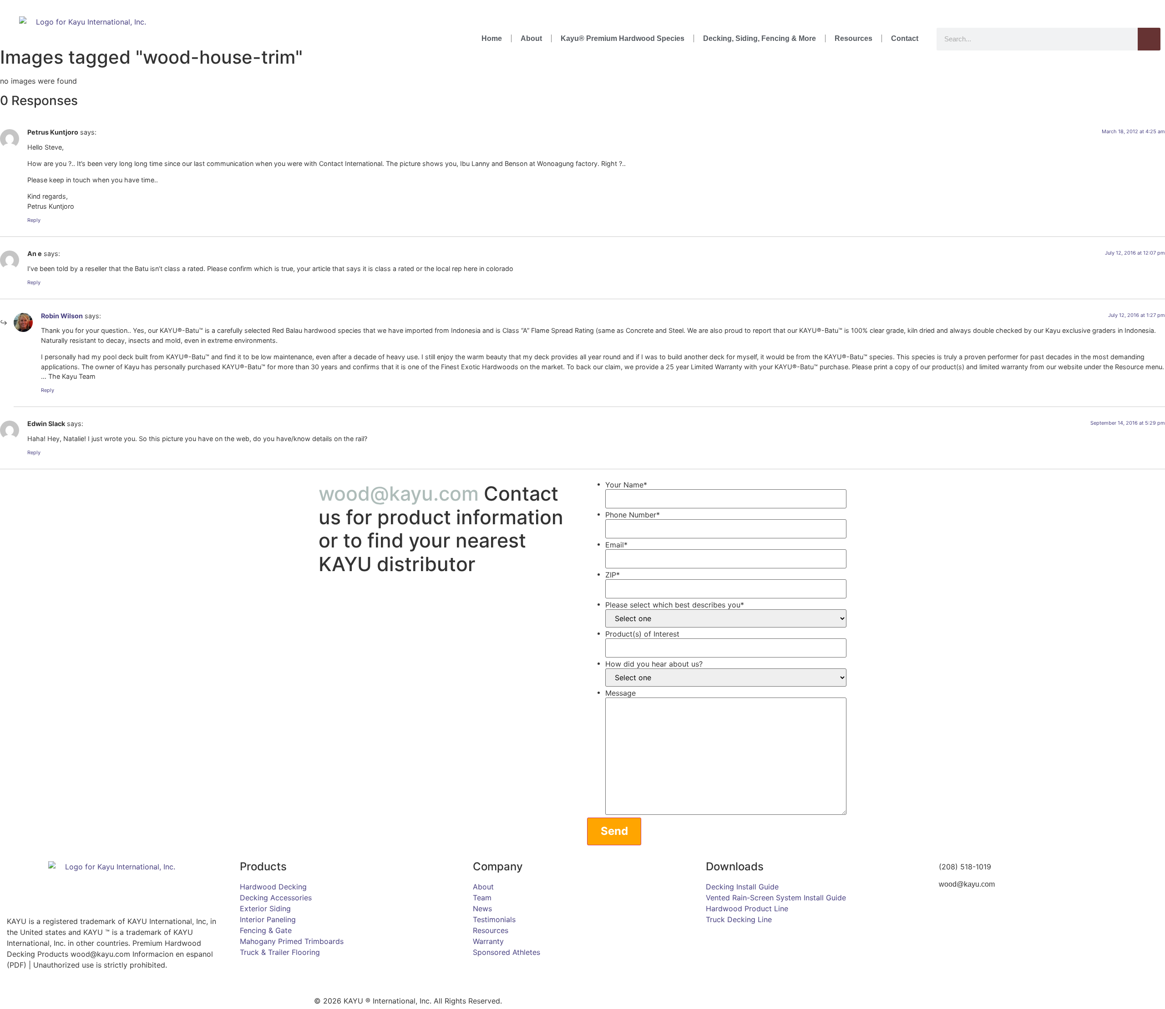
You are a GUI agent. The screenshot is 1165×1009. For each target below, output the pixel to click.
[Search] (1149, 39)
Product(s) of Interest (642, 634)
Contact (904, 38)
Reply (34, 220)
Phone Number (632, 514)
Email (616, 544)
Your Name (626, 484)
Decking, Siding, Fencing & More (759, 38)
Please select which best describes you (674, 604)
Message (620, 693)
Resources (853, 38)
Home (491, 38)
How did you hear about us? (654, 664)
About (531, 38)
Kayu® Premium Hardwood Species (622, 38)
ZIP (612, 574)
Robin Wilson (62, 316)
